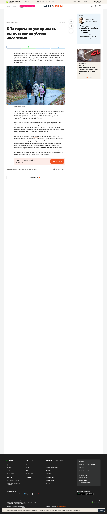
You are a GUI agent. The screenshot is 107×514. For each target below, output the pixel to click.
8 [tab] (90, 77)
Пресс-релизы (10, 473)
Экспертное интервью (55, 460)
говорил (43, 143)
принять (101, 510)
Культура (29, 460)
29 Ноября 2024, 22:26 (12, 22)
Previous (79, 42)
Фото (27, 470)
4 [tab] (87, 77)
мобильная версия (51, 494)
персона (81, 15)
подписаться (57, 161)
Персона (9, 467)
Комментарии (36, 177)
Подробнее (77, 510)
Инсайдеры (49, 473)
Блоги (8, 470)
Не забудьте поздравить (52, 467)
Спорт (10, 460)
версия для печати (60, 169)
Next (99, 42)
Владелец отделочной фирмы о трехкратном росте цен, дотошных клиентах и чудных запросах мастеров (88, 36)
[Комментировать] (71, 21)
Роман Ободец (90, 19)
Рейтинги (48, 470)
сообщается (59, 60)
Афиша (8, 465)
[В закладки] (71, 26)
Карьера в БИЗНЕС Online (13, 480)
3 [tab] (86, 77)
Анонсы (28, 465)
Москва (85, 1)
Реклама (28, 477)
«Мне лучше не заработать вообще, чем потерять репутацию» (88, 29)
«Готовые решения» (91, 21)
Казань (75, 1)
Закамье (14, 6)
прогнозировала (30, 122)
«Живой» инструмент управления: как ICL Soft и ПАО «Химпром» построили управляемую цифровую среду (88, 69)
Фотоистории (29, 473)
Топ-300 (48, 483)
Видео (27, 467)
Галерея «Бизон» (50, 480)
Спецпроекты (50, 477)
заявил (53, 147)
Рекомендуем (82, 63)
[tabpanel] (89, 28)
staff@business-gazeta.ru (85, 482)
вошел (35, 136)
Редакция (9, 477)
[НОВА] (27, 6)
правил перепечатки (61, 506)
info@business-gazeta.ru (85, 470)
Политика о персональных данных (53, 500)
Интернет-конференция (52, 465)
